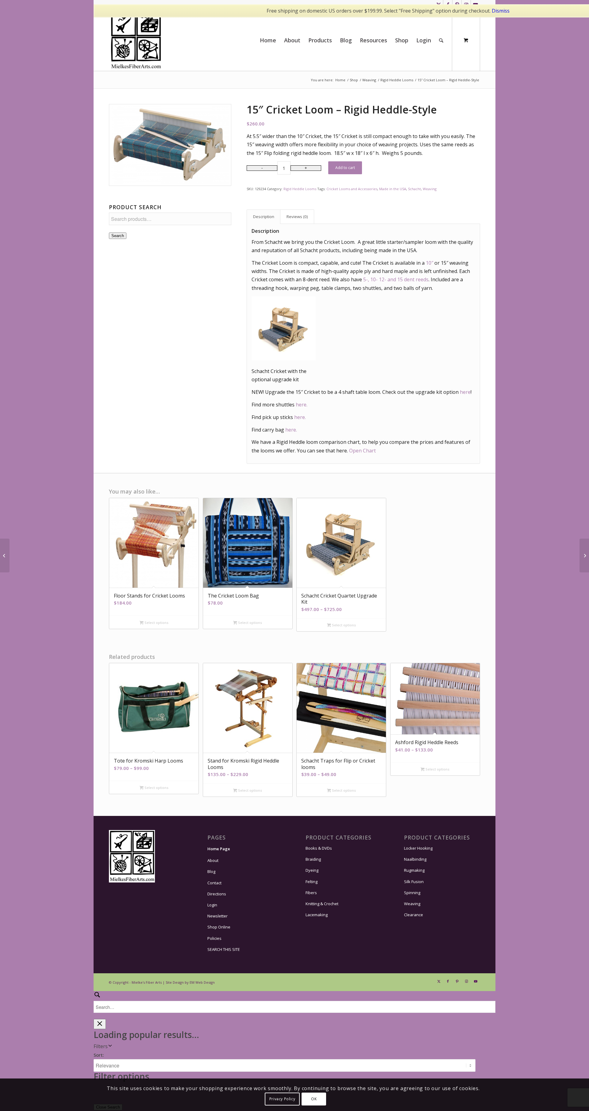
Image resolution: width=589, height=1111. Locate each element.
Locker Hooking (418, 848)
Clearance (413, 914)
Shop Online (218, 927)
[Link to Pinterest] (457, 981)
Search (117, 235)
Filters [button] (101, 1046)
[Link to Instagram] (466, 981)
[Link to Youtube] (475, 981)
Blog (211, 871)
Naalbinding (415, 859)
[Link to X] (438, 981)
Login (212, 905)
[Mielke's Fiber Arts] (136, 40)
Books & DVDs (319, 848)
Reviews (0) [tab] (297, 216)
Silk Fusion (414, 881)
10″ (429, 262)
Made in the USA (392, 188)
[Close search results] (100, 1024)
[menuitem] (268, 40)
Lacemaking (317, 914)
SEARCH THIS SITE (223, 949)
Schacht (414, 188)
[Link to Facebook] (447, 981)
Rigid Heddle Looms (299, 188)
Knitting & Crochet (322, 903)
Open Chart (362, 450)
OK (314, 1098)
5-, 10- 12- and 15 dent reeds (396, 279)
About (212, 860)
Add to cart (345, 167)
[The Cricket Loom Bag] (584, 555)
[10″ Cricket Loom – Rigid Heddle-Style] (5, 555)
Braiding (313, 859)
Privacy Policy (282, 1098)
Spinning (412, 892)
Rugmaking (414, 870)
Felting (312, 881)
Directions (216, 894)
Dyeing (312, 870)
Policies (214, 938)
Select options (156, 622)
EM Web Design (202, 982)
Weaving (430, 188)
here (465, 392)
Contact (214, 883)
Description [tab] (263, 216)
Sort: (99, 1055)
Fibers (311, 892)
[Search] (441, 40)
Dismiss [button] (501, 10)
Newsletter (217, 916)
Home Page (218, 849)
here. (301, 404)
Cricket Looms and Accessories (351, 188)
